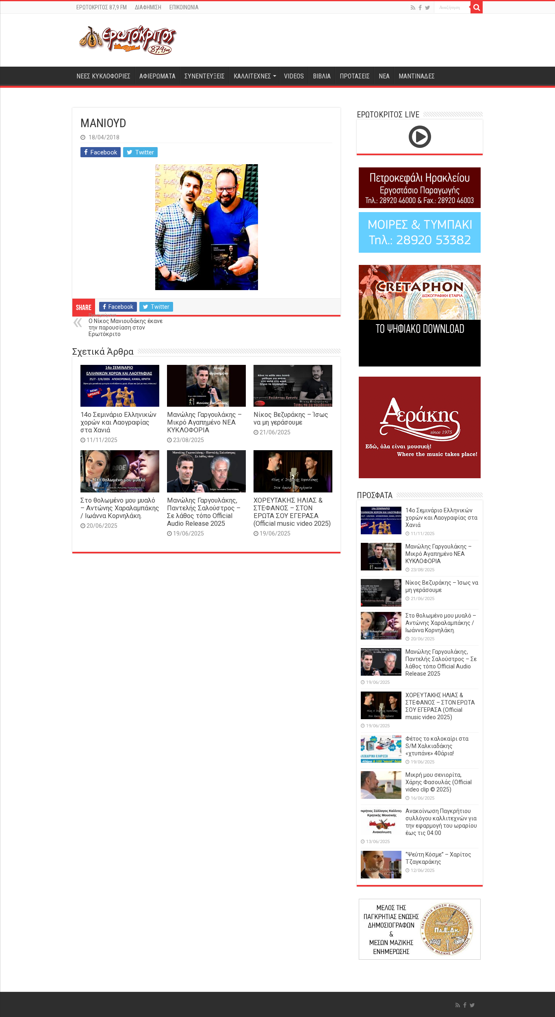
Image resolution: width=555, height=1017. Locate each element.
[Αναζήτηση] (476, 7)
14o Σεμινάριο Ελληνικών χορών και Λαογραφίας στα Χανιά (118, 422)
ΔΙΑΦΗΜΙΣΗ (148, 7)
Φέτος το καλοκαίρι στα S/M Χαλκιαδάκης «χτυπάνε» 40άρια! (436, 746)
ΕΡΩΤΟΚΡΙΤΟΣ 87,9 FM (101, 7)
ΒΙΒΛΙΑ (322, 76)
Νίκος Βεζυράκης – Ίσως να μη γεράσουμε (291, 418)
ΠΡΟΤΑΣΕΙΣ (355, 76)
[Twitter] (427, 8)
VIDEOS (294, 76)
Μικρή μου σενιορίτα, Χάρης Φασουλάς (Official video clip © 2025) (438, 782)
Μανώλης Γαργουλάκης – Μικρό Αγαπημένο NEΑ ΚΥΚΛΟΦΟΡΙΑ (204, 422)
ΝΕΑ (384, 76)
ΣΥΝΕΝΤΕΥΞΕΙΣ (204, 76)
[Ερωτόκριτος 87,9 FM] (128, 40)
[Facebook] (420, 8)
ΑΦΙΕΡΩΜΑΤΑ (157, 76)
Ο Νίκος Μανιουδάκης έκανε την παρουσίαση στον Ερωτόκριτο (126, 324)
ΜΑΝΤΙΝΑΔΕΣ (417, 76)
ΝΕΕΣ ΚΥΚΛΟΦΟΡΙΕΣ (103, 76)
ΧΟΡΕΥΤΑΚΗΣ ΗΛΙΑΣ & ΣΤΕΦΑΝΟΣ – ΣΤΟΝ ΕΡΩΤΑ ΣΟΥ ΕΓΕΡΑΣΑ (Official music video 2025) (292, 512)
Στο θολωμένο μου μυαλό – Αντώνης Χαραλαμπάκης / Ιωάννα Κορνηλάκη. (119, 508)
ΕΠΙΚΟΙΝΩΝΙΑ (184, 7)
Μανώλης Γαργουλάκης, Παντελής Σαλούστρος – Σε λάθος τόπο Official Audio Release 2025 (204, 512)
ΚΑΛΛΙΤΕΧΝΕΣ (252, 76)
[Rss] (413, 8)
